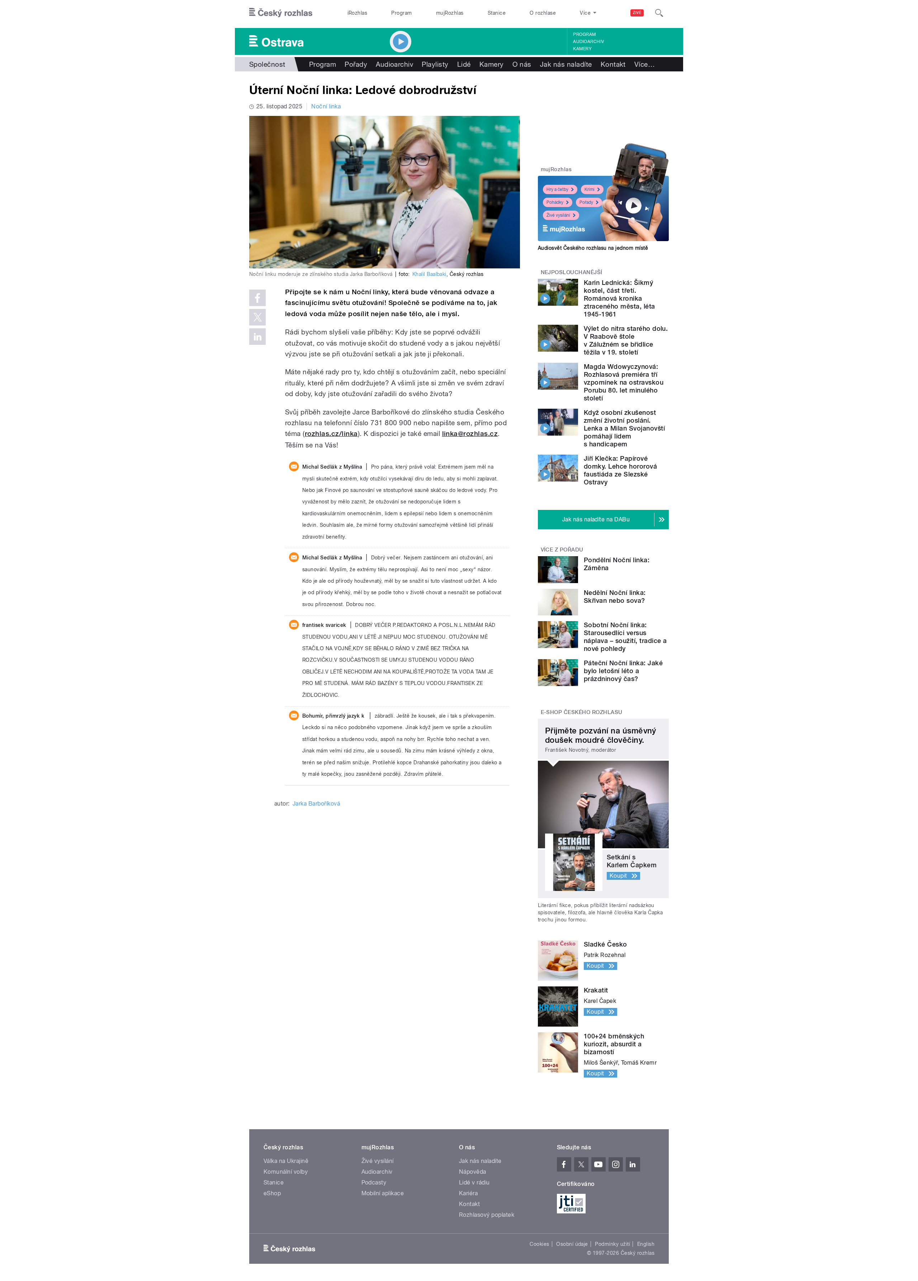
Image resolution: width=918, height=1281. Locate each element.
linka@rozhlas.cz (470, 434)
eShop (272, 1193)
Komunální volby (286, 1171)
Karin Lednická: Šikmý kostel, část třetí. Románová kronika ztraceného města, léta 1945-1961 (619, 298)
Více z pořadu (562, 549)
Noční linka (326, 106)
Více (644, 64)
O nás (521, 64)
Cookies (539, 1244)
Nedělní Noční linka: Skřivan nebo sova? (615, 596)
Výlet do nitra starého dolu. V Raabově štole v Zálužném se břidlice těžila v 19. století (626, 340)
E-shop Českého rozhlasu (582, 712)
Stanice (497, 13)
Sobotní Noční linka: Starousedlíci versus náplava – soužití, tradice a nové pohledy (625, 636)
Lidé (464, 64)
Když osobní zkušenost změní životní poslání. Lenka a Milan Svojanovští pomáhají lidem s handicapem (624, 428)
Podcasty (374, 1182)
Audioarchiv (588, 41)
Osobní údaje (572, 1244)
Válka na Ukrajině (286, 1161)
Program (401, 13)
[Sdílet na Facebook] (257, 298)
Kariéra (468, 1193)
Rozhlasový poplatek (486, 1214)
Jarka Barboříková (316, 803)
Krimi (590, 189)
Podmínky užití (612, 1244)
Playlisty (435, 64)
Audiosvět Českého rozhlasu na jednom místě (593, 248)
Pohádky (554, 202)
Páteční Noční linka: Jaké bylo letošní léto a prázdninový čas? (623, 670)
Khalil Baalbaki (429, 274)
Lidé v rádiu (474, 1182)
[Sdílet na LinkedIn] (257, 336)
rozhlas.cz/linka (331, 434)
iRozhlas (357, 13)
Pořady (356, 64)
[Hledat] (659, 13)
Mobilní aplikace (382, 1193)
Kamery (582, 48)
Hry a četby (557, 189)
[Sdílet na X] (257, 317)
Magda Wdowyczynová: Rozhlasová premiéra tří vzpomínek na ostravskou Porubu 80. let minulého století (623, 382)
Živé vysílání (558, 215)
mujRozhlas (450, 13)
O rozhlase (543, 13)
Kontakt (613, 64)
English (645, 1244)
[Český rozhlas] (280, 13)
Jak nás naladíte (566, 64)
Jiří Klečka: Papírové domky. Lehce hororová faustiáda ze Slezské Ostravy (620, 470)
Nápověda (472, 1171)
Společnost (267, 64)
